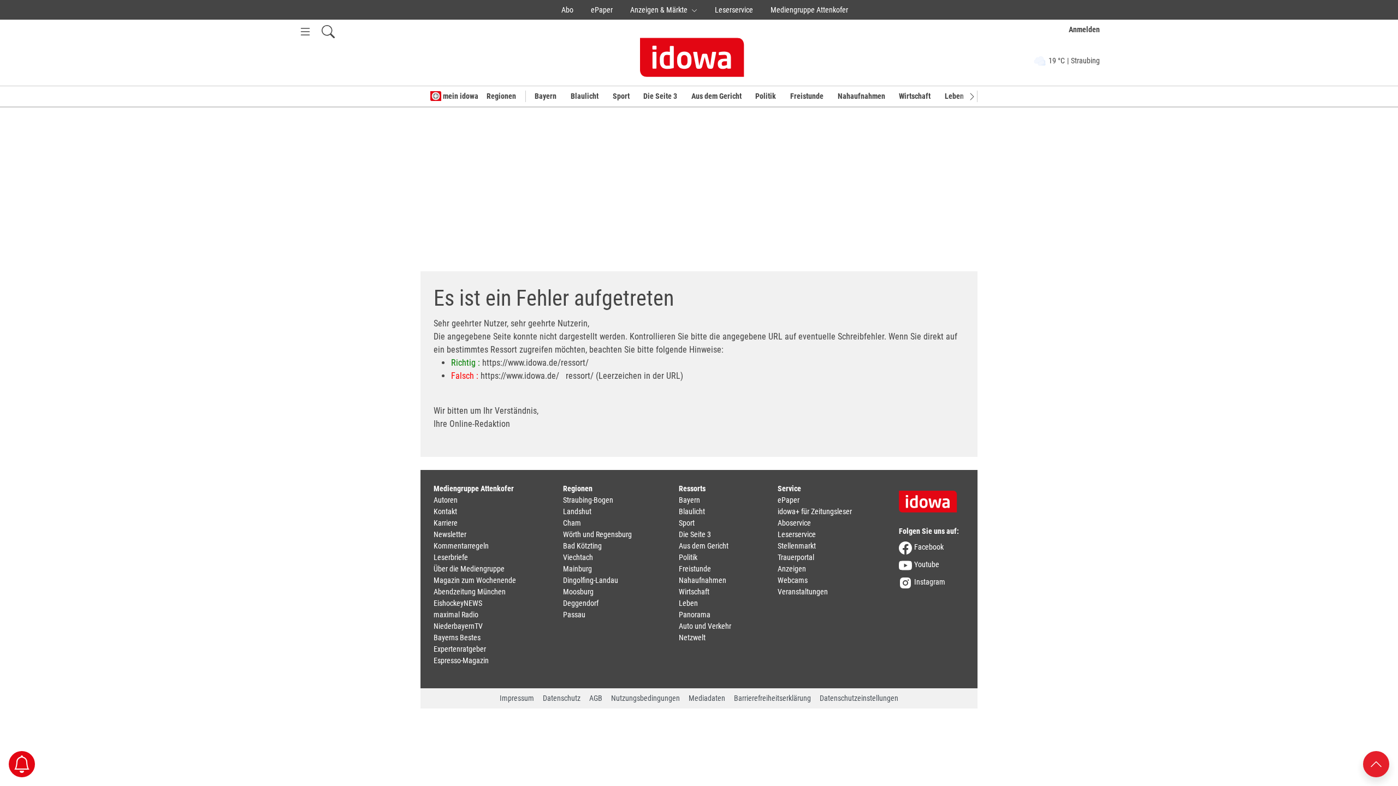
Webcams (793, 580)
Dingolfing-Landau (590, 580)
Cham (572, 523)
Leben (954, 96)
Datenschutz (561, 698)
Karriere (446, 523)
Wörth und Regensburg (597, 534)
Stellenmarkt (797, 545)
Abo (567, 9)
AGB (595, 698)
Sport (621, 96)
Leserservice (734, 9)
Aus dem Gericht (716, 96)
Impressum (517, 698)
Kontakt (445, 511)
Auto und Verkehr (705, 626)
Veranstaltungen (803, 591)
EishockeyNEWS (458, 603)
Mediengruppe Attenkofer (809, 9)
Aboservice (794, 523)
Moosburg (578, 591)
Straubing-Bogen (588, 500)
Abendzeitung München (470, 591)
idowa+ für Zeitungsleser (815, 511)
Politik (765, 96)
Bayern (545, 96)
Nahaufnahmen (861, 96)
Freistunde (807, 96)
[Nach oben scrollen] (1376, 763)
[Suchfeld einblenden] (328, 31)
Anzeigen (792, 568)
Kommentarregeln (461, 545)
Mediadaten (707, 698)
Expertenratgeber (460, 649)
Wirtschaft (915, 96)
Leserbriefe (451, 557)
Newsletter (450, 534)
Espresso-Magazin (461, 660)
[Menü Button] (305, 31)
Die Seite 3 (660, 96)
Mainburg (577, 568)
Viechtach (578, 557)
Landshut (577, 511)
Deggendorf (581, 603)
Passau (574, 614)
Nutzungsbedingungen (645, 698)
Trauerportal (796, 557)
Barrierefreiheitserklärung (772, 698)
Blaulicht (585, 96)
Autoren (446, 500)
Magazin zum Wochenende (475, 580)
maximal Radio (456, 614)
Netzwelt (692, 637)
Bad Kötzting (582, 545)
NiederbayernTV (458, 626)
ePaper (602, 9)
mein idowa (459, 96)
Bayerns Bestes (457, 637)
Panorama (694, 614)
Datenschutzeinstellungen (859, 698)
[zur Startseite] (931, 498)
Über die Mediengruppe (469, 568)
